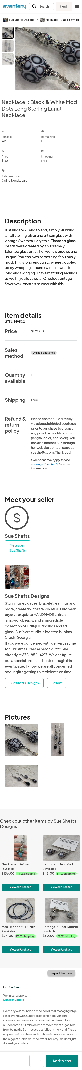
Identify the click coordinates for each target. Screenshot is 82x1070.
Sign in (64, 6)
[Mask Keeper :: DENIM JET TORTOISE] (20, 925)
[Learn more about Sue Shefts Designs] (17, 577)
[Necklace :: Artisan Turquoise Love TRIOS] (20, 863)
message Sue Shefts (44, 464)
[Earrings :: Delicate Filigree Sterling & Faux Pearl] (61, 863)
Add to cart (62, 1060)
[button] (41, 6)
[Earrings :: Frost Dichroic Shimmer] (61, 925)
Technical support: (15, 997)
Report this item (61, 973)
